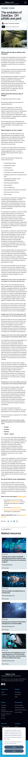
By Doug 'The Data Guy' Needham (11, 23)
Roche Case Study (16, 507)
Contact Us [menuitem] (4, 694)
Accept (14, 747)
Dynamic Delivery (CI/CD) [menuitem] (6, 714)
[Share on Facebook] (11, 521)
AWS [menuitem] (16, 697)
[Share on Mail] (14, 521)
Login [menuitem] (2, 692)
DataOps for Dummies (13, 501)
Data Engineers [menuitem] (19, 705)
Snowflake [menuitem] (18, 694)
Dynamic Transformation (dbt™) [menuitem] (7, 710)
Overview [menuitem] (3, 705)
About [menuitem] (16, 726)
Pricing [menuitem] (3, 718)
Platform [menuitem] (3, 707)
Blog (3, 26)
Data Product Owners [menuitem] (20, 710)
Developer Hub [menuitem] (5, 726)
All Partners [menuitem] (18, 692)
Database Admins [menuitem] (19, 707)
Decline (14, 751)
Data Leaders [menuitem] (18, 712)
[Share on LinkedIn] (8, 521)
